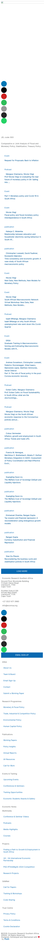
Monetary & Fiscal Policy (13, 707)
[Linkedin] (4, 84)
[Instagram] (4, 115)
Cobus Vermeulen (13, 433)
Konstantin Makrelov (13, 256)
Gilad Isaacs (30, 365)
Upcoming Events (11, 779)
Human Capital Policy (12, 726)
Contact (6, 687)
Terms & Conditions (11, 920)
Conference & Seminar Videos (16, 816)
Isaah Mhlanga (12, 319)
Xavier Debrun (11, 370)
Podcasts (7, 823)
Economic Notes (9, 807)
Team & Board (9, 674)
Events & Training (9, 774)
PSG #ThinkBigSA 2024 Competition (19, 867)
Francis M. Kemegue (14, 452)
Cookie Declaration (11, 926)
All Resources (9, 759)
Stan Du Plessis (12, 556)
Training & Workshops (12, 893)
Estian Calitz (11, 390)
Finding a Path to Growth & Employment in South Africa (21, 850)
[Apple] (4, 109)
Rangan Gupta (29, 515)
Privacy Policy (9, 914)
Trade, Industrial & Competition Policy (19, 713)
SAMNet (5, 881)
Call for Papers (9, 887)
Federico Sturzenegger (14, 365)
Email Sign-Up (9, 680)
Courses (6, 836)
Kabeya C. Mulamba (14, 231)
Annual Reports (9, 753)
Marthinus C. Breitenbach (15, 455)
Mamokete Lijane (12, 368)
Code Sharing (9, 900)
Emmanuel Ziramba (14, 515)
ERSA (8, 340)
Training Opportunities (12, 792)
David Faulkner (31, 253)
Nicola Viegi (29, 174)
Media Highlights (10, 829)
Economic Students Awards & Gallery (19, 798)
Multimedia (7, 811)
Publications (7, 734)
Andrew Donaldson (14, 362)
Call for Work (9, 765)
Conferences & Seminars (13, 786)
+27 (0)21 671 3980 (10, 601)
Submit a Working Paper (13, 693)
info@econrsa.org (9, 605)
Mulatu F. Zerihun (34, 455)
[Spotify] (4, 102)
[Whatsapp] (4, 121)
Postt (6, 939)
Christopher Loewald (15, 253)
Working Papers (10, 740)
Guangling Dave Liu (14, 477)
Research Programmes (11, 701)
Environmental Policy (12, 720)
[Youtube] (4, 96)
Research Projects (11, 873)
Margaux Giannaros (14, 174)
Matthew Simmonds (28, 368)
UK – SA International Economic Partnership (16, 859)
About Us (7, 668)
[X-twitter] (4, 90)
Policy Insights (9, 746)
